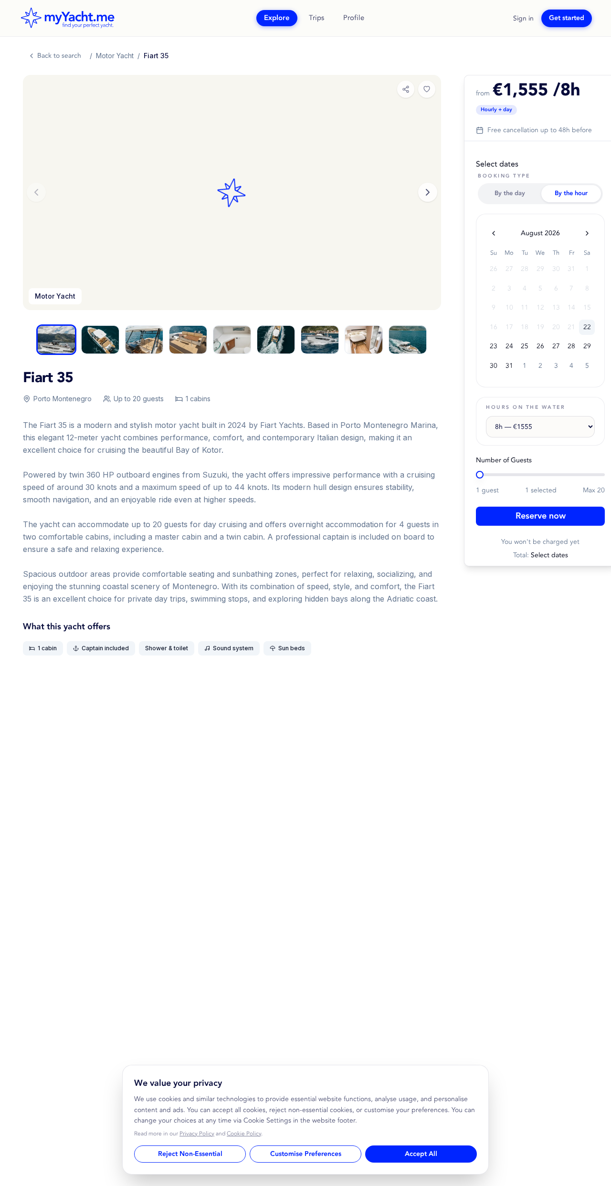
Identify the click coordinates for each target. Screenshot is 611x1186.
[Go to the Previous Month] (493, 233)
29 (587, 346)
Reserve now (541, 516)
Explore (277, 17)
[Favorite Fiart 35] (426, 89)
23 (493, 346)
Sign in (523, 18)
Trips (316, 17)
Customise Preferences (305, 1154)
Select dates (497, 164)
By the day (510, 193)
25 (524, 346)
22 (587, 327)
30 (493, 366)
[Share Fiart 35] (405, 89)
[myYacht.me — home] (67, 18)
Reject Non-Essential (190, 1154)
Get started (566, 18)
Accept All (421, 1154)
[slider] (480, 475)
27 (556, 346)
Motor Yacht (115, 56)
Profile (353, 17)
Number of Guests (504, 460)
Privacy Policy (196, 1133)
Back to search (59, 56)
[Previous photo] (36, 192)
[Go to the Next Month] (587, 233)
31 (509, 366)
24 (509, 346)
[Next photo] (427, 192)
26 (540, 346)
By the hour (571, 193)
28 (571, 346)
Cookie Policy (244, 1133)
